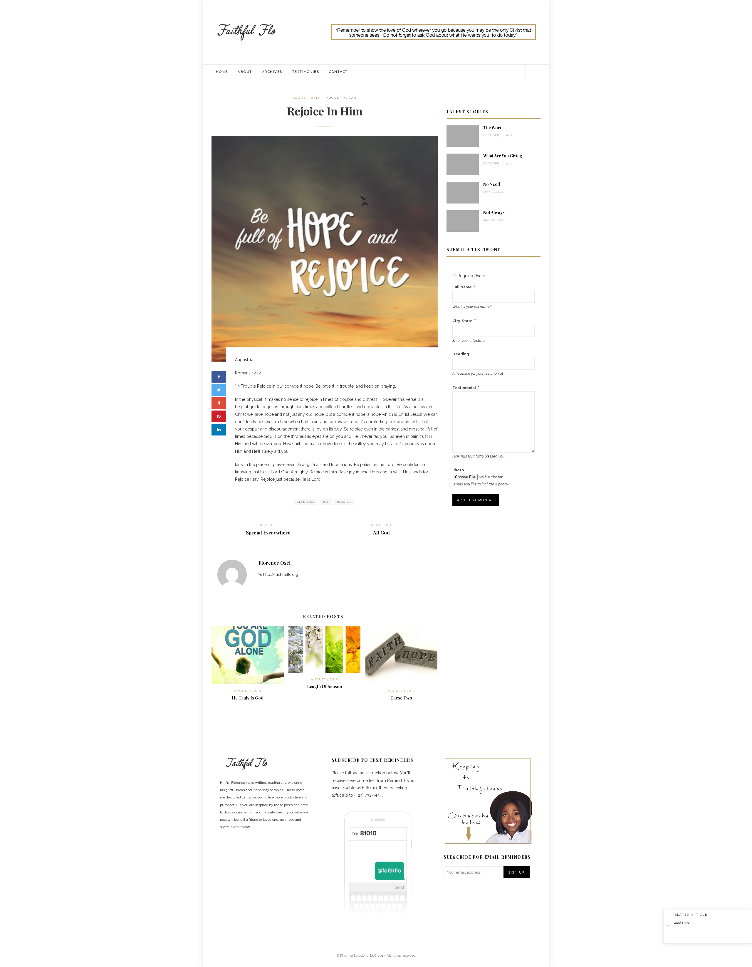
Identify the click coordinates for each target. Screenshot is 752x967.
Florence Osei (274, 563)
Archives (272, 72)
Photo (458, 470)
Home (222, 72)
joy (326, 501)
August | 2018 (306, 98)
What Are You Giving (502, 156)
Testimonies (305, 72)
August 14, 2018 (341, 98)
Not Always (494, 212)
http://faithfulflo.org (280, 574)
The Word (493, 127)
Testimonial (464, 388)
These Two (401, 698)
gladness (305, 501)
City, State (462, 321)
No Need (491, 184)
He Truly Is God (247, 698)
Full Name (462, 287)
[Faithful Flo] (247, 31)
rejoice (344, 501)
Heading (460, 354)
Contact (338, 72)
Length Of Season (324, 686)
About (245, 72)
